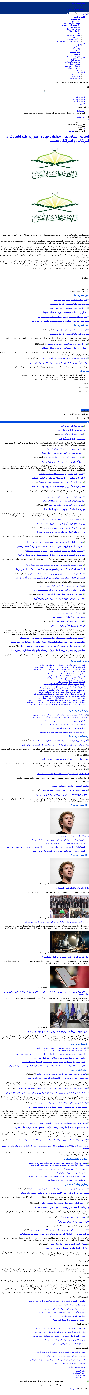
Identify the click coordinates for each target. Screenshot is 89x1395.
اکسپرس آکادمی (79, 58)
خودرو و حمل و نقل (73, 29)
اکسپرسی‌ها (80, 72)
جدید (81, 422)
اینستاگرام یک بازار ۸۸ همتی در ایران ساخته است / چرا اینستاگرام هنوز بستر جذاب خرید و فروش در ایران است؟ (45, 847)
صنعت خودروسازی (73, 35)
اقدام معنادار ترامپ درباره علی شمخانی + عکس (67, 671)
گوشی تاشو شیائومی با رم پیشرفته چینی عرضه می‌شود (65, 1309)
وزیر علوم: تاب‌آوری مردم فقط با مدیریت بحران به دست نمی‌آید (62, 1169)
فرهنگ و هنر (75, 37)
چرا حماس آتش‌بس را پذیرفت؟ (73, 680)
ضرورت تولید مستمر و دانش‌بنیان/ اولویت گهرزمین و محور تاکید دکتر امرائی (57, 840)
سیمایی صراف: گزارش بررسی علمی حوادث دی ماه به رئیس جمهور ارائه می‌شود (60, 1165)
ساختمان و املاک (74, 31)
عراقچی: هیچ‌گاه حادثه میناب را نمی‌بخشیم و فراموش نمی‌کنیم (62, 732)
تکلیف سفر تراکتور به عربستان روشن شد (70, 1363)
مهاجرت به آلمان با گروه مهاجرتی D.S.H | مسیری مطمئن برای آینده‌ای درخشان (51, 546)
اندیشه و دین (75, 21)
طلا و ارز (77, 45)
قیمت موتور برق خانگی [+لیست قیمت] (68, 617)
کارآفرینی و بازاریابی (73, 39)
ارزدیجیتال (76, 48)
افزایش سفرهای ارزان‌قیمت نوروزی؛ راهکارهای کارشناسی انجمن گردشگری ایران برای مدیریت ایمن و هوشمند (45, 1065)
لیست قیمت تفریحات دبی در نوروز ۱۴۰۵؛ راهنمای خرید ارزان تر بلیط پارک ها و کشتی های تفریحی (50, 1054)
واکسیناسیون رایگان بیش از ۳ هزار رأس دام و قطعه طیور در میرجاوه (60, 1332)
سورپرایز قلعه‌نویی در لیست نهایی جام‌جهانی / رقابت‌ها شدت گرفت (61, 1352)
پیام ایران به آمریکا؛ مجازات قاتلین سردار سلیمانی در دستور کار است (60, 688)
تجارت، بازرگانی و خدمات (71, 25)
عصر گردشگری (79, 1373)
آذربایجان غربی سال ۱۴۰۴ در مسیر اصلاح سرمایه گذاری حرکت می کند (59, 694)
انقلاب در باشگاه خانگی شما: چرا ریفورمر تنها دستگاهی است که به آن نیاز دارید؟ (50, 569)
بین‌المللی (77, 54)
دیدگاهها (77, 422)
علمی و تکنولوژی (74, 60)
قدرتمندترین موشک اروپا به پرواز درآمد (71, 1173)
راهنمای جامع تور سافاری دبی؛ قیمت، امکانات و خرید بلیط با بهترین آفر (59, 1058)
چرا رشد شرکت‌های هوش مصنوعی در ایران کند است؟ (65, 843)
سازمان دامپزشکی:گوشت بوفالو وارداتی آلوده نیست (66, 1344)
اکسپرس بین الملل (78, 43)
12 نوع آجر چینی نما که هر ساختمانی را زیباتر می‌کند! (62, 453)
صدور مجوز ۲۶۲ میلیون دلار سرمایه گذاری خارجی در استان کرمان (61, 698)
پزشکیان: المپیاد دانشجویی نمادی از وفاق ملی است (66, 1180)
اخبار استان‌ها (75, 19)
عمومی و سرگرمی (73, 64)
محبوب (86, 422)
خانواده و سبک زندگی (72, 62)
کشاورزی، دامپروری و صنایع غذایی (67, 41)
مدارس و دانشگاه (74, 68)
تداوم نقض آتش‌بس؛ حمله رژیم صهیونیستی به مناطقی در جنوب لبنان (59, 321)
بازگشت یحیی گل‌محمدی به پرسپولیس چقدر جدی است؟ (64, 1356)
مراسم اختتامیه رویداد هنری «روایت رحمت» (69, 728)
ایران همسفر (75, 74)
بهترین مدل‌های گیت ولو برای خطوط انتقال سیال (64, 501)
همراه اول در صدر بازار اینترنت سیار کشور (69, 1305)
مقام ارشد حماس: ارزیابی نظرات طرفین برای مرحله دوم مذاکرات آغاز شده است (55, 702)
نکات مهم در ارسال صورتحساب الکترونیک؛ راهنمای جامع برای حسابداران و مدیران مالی (47, 642)
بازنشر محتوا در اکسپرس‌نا (75, 9)
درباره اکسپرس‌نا (78, 3)
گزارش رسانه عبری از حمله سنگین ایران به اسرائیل (66, 673)
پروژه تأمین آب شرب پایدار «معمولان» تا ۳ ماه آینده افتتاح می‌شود (61, 692)
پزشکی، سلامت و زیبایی (71, 23)
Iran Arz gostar (75, 78)
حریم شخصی (80, 7)
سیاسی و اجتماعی (73, 56)
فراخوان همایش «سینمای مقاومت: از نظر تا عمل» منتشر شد (63, 724)
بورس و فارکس (74, 52)
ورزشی (77, 70)
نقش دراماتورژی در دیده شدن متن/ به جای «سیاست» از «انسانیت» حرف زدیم (61, 717)
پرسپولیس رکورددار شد (76, 1367)
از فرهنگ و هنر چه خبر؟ (79, 710)
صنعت (78, 33)
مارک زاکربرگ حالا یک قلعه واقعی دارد (75, 836)
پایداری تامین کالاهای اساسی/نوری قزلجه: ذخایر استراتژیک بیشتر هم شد (59, 1336)
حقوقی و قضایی (74, 27)
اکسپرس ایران (79, 17)
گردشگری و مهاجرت (72, 66)
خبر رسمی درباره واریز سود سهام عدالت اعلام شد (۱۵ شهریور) (62, 690)
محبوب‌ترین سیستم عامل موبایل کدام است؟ (69, 1320)
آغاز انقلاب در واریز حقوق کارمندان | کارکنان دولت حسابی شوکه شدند (60, 667)
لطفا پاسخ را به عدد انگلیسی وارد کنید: (75, 414)
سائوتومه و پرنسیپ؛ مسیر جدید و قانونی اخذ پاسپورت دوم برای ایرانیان (63, 1050)
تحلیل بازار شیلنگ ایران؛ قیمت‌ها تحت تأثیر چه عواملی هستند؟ (58, 478)
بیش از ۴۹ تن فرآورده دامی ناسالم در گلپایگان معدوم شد (64, 1340)
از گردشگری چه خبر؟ (80, 1044)
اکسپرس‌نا (74, 1388)
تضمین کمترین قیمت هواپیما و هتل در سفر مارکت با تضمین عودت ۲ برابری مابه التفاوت (53, 1062)
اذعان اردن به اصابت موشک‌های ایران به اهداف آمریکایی (65, 312)
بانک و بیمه (76, 50)
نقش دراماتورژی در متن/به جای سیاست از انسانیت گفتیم (64, 721)
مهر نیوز (71, 131)
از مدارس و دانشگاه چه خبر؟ (76, 1159)
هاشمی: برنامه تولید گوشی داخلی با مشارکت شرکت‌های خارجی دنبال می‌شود (57, 1301)
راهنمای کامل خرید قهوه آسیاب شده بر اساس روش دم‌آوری (59, 590)
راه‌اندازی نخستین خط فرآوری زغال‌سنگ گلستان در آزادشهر (63, 684)
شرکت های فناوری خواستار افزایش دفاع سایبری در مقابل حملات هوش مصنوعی (55, 1176)
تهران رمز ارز (75, 76)
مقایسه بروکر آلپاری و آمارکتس (71, 430)
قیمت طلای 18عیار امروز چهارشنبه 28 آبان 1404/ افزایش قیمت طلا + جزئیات (57, 700)
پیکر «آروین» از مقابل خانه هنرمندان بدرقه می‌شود (67, 675)
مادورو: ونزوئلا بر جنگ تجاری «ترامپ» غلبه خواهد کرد (65, 677)
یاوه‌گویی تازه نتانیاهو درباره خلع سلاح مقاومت (69, 304)
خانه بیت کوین (80, 1377)
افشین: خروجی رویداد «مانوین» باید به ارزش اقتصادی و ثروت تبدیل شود (59, 851)
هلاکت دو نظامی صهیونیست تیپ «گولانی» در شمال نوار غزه (63, 686)
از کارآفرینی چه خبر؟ (80, 805)
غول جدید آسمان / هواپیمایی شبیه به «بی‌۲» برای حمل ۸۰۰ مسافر (61, 1312)
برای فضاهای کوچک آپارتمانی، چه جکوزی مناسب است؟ (61, 523)
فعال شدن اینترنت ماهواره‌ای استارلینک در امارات (67, 1316)
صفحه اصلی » (80, 111)
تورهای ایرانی (80, 1375)
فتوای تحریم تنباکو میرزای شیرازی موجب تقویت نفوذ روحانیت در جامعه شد (58, 669)
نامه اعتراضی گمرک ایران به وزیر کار (71, 682)
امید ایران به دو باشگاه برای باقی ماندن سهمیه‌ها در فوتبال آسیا (62, 665)
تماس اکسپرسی (79, 5)
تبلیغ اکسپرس (80, 1371)
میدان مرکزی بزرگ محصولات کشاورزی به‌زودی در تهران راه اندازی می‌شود (57, 704)
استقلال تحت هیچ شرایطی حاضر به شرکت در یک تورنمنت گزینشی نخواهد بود (57, 1360)
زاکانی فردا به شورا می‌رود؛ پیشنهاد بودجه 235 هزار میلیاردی (63, 696)
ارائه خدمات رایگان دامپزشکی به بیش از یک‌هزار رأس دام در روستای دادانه (58, 1328)
